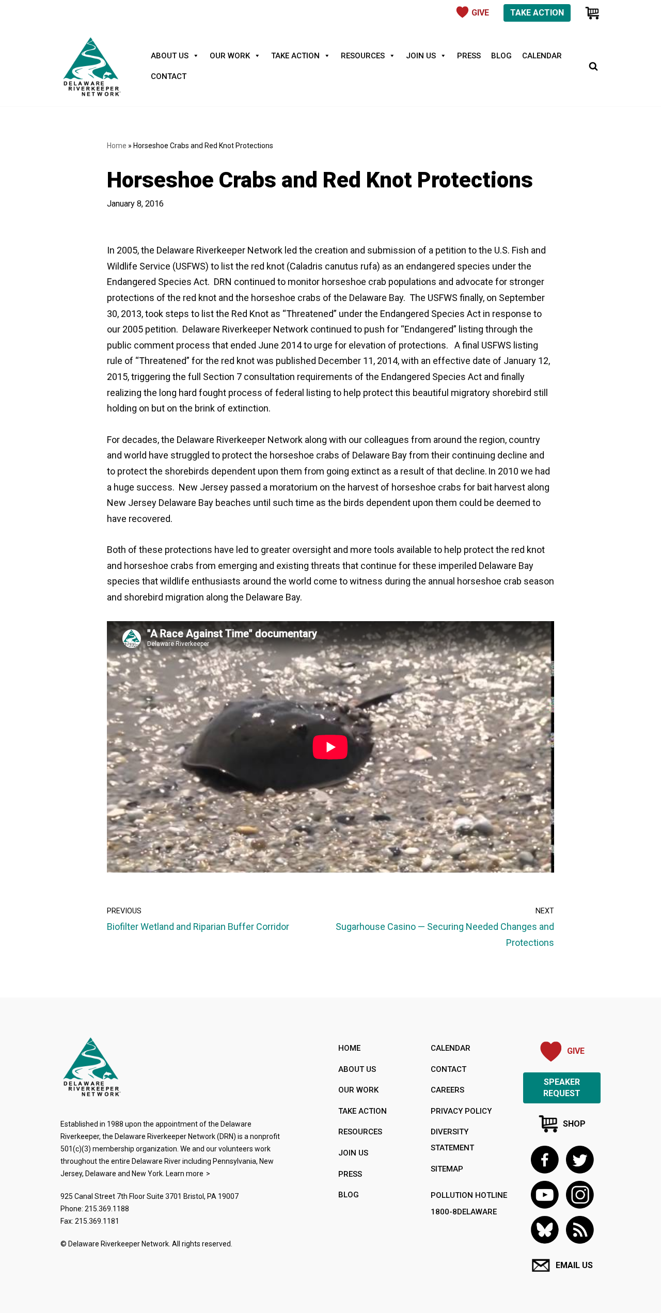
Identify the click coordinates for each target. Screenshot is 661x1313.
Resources (363, 55)
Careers (447, 1090)
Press (469, 55)
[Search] (593, 66)
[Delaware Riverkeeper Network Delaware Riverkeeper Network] (91, 66)
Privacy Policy (461, 1111)
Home (117, 145)
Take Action (537, 13)
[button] (579, 1229)
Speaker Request (561, 1087)
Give (576, 1051)
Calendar (542, 55)
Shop (574, 1124)
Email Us (574, 1265)
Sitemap (447, 1169)
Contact (168, 76)
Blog (501, 55)
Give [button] (480, 13)
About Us (169, 55)
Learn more (184, 1173)
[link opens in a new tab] (544, 1159)
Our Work (230, 55)
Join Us (421, 55)
